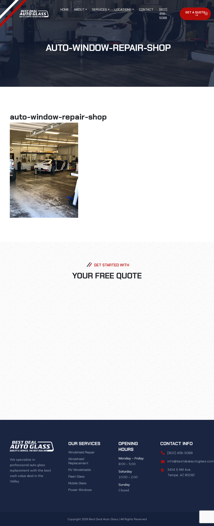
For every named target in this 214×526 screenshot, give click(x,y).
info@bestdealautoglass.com (190, 461)
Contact (146, 9)
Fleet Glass (76, 476)
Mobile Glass (77, 483)
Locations (123, 9)
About (79, 9)
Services (99, 9)
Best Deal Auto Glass (103, 519)
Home (64, 9)
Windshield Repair (81, 452)
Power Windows (80, 490)
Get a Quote (195, 12)
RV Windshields (79, 470)
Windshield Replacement (78, 461)
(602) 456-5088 (163, 13)
